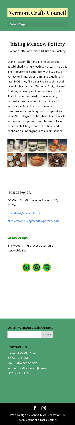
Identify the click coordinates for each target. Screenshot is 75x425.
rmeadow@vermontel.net (24, 213)
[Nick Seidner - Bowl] (57, 167)
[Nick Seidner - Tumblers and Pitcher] (17, 152)
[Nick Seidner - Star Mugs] (57, 152)
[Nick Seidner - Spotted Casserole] (37, 167)
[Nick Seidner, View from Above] (17, 167)
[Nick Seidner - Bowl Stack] (37, 152)
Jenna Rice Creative (45, 415)
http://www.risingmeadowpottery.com (33, 221)
